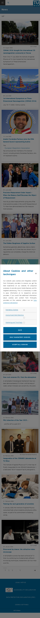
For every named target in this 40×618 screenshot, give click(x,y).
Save (20, 330)
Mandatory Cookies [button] (12, 310)
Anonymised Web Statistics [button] (15, 315)
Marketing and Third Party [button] (14, 322)
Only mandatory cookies (20, 337)
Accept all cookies (20, 344)
